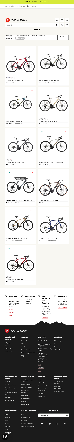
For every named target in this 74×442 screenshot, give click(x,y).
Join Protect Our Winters (59, 382)
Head (6, 429)
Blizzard (7, 426)
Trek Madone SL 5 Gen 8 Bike (48, 238)
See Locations (62, 307)
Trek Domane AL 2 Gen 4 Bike (15, 80)
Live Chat (11, 312)
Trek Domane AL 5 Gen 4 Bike (15, 162)
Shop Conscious (59, 391)
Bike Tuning (24, 401)
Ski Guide (7, 382)
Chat (39, 370)
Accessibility (41, 396)
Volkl (6, 414)
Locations (41, 367)
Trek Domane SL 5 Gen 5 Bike (48, 121)
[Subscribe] (67, 415)
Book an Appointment (28, 353)
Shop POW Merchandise (58, 387)
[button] (62, 20)
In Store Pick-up (9, 349)
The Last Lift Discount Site (42, 389)
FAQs (22, 356)
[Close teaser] (9, 433)
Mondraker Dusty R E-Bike (14, 121)
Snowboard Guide (10, 385)
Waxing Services (26, 384)
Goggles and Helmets (27, 426)
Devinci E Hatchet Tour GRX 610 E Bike (51, 162)
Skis (22, 414)
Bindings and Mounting (25, 391)
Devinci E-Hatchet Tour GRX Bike (49, 80)
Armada (7, 423)
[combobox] (32, 25)
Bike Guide (8, 397)
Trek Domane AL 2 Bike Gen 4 (15, 279)
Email (10, 315)
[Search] (57, 25)
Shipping (7, 343)
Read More (45, 317)
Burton (7, 420)
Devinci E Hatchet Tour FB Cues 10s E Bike (19, 200)
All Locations (58, 350)
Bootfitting (24, 395)
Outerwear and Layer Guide (11, 393)
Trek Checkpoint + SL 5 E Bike (48, 200)
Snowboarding (25, 417)
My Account (8, 352)
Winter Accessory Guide (10, 388)
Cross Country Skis (26, 423)
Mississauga (57, 341)
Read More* (29, 306)
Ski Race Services (26, 387)
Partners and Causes (44, 386)
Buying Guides (25, 350)
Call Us (11, 309)
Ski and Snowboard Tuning (27, 380)
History (40, 380)
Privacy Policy (25, 341)
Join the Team (42, 383)
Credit (23, 347)
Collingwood (58, 344)
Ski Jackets (24, 420)
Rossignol (8, 417)
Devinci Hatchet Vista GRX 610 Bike (16, 238)
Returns (7, 346)
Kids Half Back (25, 398)
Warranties (24, 344)
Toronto (56, 347)
